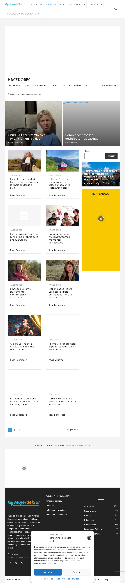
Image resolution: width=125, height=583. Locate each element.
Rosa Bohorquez (18, 195)
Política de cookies (52, 579)
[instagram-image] (101, 218)
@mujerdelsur (79, 445)
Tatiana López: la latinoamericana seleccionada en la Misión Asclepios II (59, 183)
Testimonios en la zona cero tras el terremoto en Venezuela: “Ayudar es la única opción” (100, 175)
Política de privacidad (70, 579)
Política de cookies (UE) (56, 514)
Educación (89, 520)
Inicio (33, 4)
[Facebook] (10, 564)
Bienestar (93, 4)
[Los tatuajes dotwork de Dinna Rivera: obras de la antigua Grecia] (24, 215)
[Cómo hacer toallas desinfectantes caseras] (91, 123)
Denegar (77, 572)
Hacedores (16, 175)
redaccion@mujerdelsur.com (19, 557)
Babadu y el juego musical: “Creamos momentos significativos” (59, 238)
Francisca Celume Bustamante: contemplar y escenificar (20, 293)
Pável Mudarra (14, 142)
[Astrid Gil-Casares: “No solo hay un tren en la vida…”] (33, 123)
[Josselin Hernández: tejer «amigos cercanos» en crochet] (62, 380)
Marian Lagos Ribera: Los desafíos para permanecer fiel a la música (60, 293)
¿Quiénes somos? (54, 501)
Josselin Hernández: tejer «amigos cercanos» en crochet (62, 401)
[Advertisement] (63, 48)
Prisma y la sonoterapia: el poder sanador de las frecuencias (62, 346)
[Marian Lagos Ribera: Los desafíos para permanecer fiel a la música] (62, 270)
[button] (89, 537)
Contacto (50, 505)
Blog (27, 85)
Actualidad (46, 4)
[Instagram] (17, 564)
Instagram (107, 579)
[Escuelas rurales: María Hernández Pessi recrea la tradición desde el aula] (24, 161)
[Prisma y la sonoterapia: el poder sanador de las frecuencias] (62, 325)
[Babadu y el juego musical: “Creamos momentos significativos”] (62, 215)
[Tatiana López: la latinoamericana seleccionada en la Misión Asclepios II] (62, 161)
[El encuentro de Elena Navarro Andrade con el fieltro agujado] (24, 380)
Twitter (97, 579)
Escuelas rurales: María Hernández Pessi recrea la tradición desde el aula (24, 183)
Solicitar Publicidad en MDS (58, 496)
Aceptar (48, 572)
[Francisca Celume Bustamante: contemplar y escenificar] (24, 270)
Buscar (87, 151)
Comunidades (40, 85)
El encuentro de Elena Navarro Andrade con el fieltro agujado (24, 401)
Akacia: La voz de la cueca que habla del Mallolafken (22, 346)
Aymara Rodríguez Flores (96, 183)
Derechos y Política (70, 4)
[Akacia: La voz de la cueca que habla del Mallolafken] (24, 325)
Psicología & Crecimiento (21, 14)
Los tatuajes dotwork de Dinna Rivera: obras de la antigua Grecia (24, 236)
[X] (23, 564)
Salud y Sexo (90, 511)
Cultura (55, 85)
